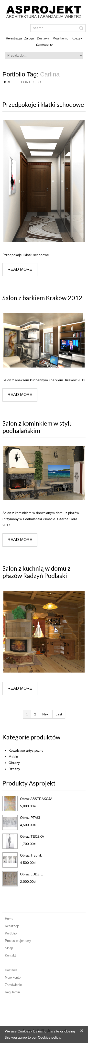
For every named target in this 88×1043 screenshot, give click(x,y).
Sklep (9, 948)
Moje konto (60, 38)
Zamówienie (44, 44)
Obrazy (14, 763)
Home (7, 82)
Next (45, 714)
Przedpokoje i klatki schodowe (43, 104)
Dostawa (43, 38)
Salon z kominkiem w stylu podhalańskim (37, 426)
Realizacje (12, 926)
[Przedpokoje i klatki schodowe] (44, 181)
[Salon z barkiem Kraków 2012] (44, 340)
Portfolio (11, 933)
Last (58, 714)
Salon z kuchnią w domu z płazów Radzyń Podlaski (36, 571)
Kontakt (10, 955)
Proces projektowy (18, 941)
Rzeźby (14, 769)
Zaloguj (29, 38)
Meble (13, 757)
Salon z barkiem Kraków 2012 (42, 297)
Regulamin (12, 992)
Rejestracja (14, 38)
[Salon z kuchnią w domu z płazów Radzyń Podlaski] (44, 632)
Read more (20, 269)
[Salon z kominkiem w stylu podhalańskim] (44, 473)
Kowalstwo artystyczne (26, 750)
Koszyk (77, 38)
